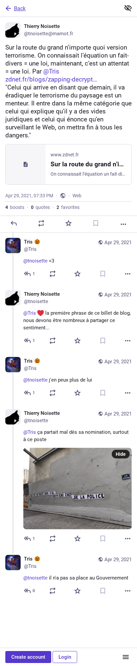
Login (65, 657)
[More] (123, 224)
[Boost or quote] (41, 223)
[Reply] (14, 223)
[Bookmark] (96, 223)
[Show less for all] (128, 8)
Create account (28, 657)
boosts (14, 207)
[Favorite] (68, 223)
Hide (121, 454)
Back (20, 8)
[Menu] (126, 657)
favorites (68, 207)
